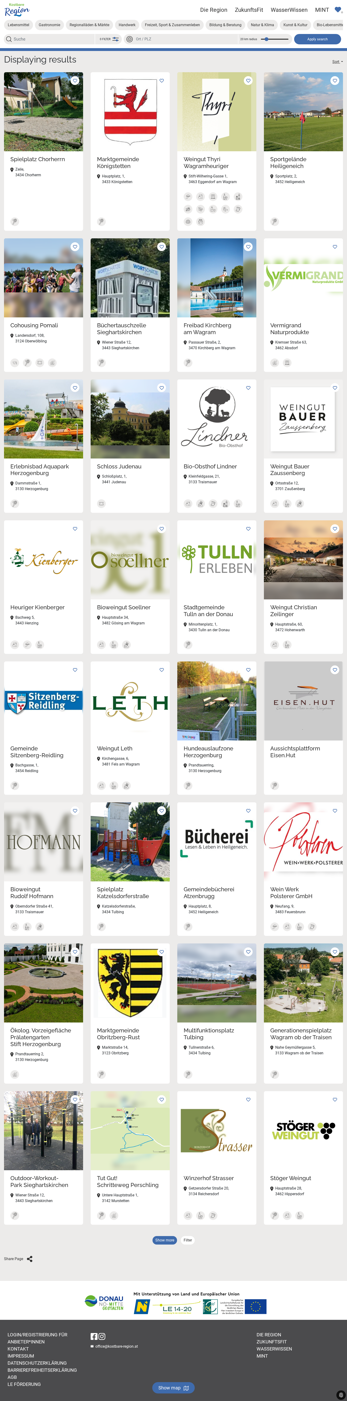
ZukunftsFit (249, 10)
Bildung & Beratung (225, 25)
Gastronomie (49, 25)
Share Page (13, 1259)
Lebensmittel (18, 25)
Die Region (213, 10)
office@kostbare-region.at (116, 1346)
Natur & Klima (262, 25)
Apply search (317, 39)
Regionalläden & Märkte (89, 25)
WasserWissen (289, 10)
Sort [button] (336, 61)
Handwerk (127, 25)
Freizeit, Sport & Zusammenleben (172, 25)
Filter (188, 1240)
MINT (322, 10)
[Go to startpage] (17, 9)
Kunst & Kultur (295, 25)
